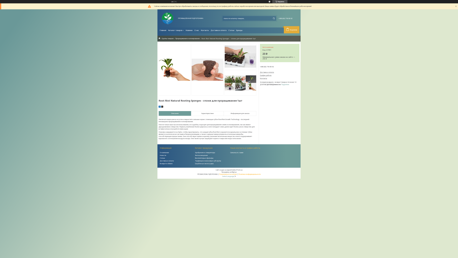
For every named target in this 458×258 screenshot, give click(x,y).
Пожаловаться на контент (228, 174)
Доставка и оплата (218, 30)
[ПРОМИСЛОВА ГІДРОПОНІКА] (168, 18)
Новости (163, 155)
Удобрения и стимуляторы (205, 152)
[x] (162, 107)
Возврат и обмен (166, 163)
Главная (163, 30)
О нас (196, 30)
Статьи (231, 30)
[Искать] (273, 18)
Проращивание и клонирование (187, 39)
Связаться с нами (236, 152)
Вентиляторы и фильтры (204, 158)
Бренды (239, 30)
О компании (164, 152)
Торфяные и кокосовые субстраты (208, 161)
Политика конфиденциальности (250, 174)
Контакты (205, 30)
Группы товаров (168, 39)
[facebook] (160, 107)
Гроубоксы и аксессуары (204, 163)
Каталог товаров (175, 30)
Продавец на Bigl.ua (229, 172)
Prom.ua (239, 170)
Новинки (189, 30)
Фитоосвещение (201, 155)
